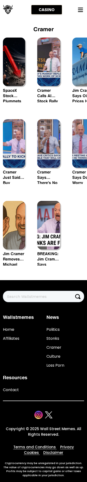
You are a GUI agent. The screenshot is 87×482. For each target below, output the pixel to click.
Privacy (67, 447)
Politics (53, 329)
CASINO (47, 9)
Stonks (52, 338)
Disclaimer (53, 452)
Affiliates (11, 338)
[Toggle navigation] (80, 10)
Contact (11, 390)
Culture (53, 356)
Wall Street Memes (57, 428)
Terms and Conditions (35, 447)
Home (8, 329)
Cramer (53, 347)
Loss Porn (55, 365)
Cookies (32, 452)
